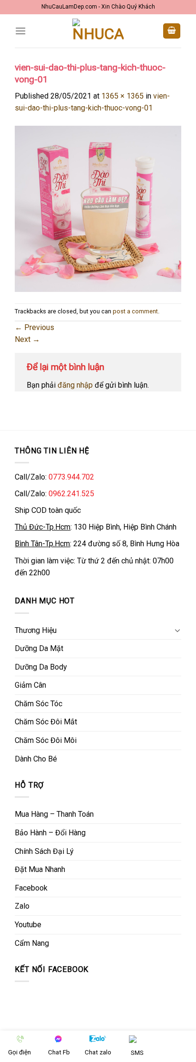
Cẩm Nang (32, 943)
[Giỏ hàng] (171, 31)
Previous (34, 327)
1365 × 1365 (122, 95)
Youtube (28, 924)
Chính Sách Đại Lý (44, 851)
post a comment (135, 311)
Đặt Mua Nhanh (40, 869)
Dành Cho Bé (36, 758)
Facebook (31, 887)
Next (27, 339)
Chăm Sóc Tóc (38, 703)
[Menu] (20, 30)
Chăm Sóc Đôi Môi (46, 740)
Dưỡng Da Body (41, 666)
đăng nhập (75, 385)
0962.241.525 (71, 493)
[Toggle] (177, 630)
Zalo (22, 906)
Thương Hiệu (36, 630)
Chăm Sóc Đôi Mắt (46, 721)
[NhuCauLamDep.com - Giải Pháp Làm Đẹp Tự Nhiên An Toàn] (98, 31)
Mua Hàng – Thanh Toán (54, 814)
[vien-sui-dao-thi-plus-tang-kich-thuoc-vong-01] (98, 208)
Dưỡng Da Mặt (39, 648)
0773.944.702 (71, 476)
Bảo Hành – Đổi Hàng (50, 832)
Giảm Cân (30, 685)
